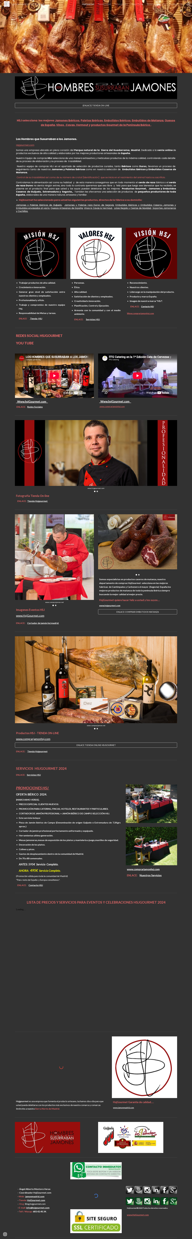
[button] (188, 4)
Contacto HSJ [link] (177, 4)
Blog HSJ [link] (136, 4)
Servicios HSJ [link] (121, 4)
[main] (96, 122)
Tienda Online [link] (104, 4)
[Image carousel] (137, 544)
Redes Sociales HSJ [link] (156, 4)
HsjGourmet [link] (88, 4)
